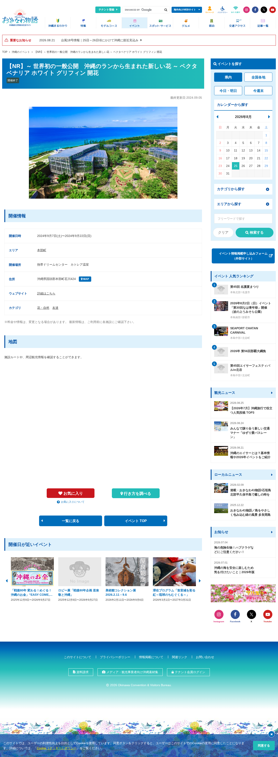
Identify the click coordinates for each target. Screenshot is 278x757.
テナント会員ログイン (190, 672)
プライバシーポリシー (115, 657)
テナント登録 (106, 9)
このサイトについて (77, 657)
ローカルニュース (228, 474)
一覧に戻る (70, 521)
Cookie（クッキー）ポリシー (57, 748)
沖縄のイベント (21, 51)
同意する (264, 745)
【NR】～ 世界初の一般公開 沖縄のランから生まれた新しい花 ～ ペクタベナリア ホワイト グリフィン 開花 (98, 51)
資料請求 (82, 672)
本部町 (41, 250)
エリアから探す (229, 204)
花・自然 (43, 307)
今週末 (258, 91)
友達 (55, 307)
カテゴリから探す (231, 189)
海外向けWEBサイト (185, 9)
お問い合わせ (205, 657)
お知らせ (221, 532)
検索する (257, 232)
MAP (86, 279)
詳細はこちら (46, 293)
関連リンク (179, 657)
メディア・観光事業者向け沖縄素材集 (132, 672)
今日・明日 (228, 91)
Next (200, 580)
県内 (228, 77)
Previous (6, 580)
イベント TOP (136, 521)
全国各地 (258, 77)
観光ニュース (224, 392)
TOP (4, 51)
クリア (223, 232)
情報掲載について (151, 657)
